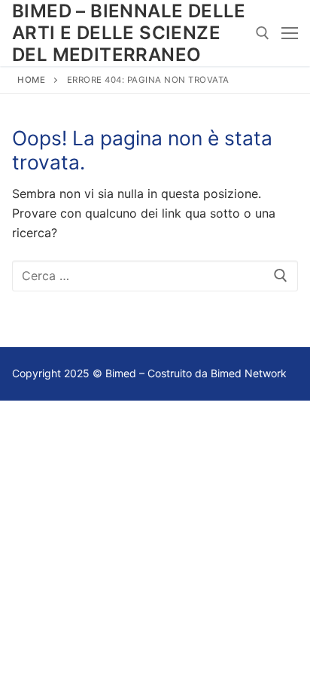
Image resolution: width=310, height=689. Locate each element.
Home (31, 80)
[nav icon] (289, 33)
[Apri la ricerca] (262, 33)
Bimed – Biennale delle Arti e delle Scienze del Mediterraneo (129, 33)
